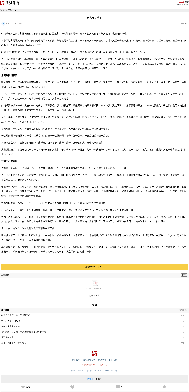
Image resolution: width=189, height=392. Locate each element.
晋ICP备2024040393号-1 (95, 371)
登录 (187, 2)
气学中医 (12, 10)
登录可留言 (94, 295)
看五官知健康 (7, 337)
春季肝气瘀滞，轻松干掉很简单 (15, 315)
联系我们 (113, 359)
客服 (183, 4)
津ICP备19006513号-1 (77, 371)
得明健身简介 (89, 359)
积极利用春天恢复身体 (11, 326)
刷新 (187, 4)
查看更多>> (183, 310)
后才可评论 (94, 379)
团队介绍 (76, 359)
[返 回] (94, 305)
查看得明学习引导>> (94, 267)
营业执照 (103, 365)
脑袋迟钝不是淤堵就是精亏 (13, 343)
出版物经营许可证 (89, 365)
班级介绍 (102, 359)
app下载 (181, 2)
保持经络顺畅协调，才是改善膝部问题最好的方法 (24, 332)
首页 (176, 4)
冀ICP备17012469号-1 (111, 371)
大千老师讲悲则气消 (10, 321)
